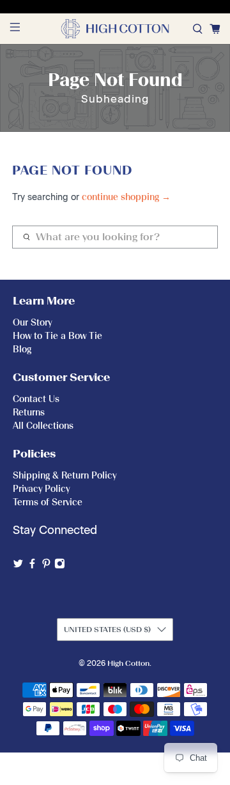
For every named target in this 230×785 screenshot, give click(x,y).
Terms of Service (47, 502)
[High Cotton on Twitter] (18, 565)
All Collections (43, 426)
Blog (22, 349)
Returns (29, 412)
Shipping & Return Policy (64, 475)
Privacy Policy (41, 489)
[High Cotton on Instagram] (59, 565)
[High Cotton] (114, 29)
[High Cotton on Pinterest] (46, 565)
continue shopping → (126, 197)
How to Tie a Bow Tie (57, 336)
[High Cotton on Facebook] (32, 565)
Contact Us (36, 399)
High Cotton (128, 663)
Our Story (32, 322)
